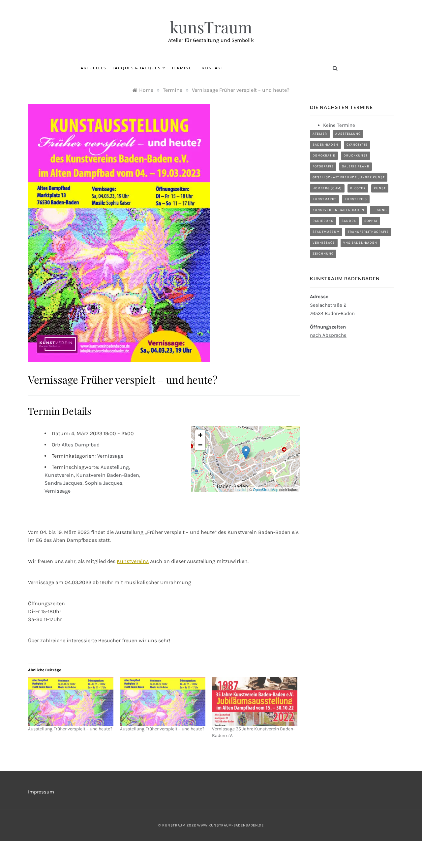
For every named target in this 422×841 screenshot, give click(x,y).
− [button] (200, 445)
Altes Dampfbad (81, 444)
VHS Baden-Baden (360, 243)
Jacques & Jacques (137, 67)
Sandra (349, 221)
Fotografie (323, 166)
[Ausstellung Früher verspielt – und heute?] (70, 701)
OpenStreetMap (265, 489)
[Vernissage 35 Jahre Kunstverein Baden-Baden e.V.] (254, 701)
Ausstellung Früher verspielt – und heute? (70, 729)
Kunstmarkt (324, 199)
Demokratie (324, 156)
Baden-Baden (325, 145)
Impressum (41, 792)
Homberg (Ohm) (327, 188)
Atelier (320, 134)
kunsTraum (211, 26)
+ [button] (200, 435)
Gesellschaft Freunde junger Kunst (349, 177)
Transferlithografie (368, 232)
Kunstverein (59, 475)
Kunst (380, 188)
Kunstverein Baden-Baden (107, 475)
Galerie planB (355, 166)
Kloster (358, 188)
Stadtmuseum (326, 232)
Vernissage (110, 456)
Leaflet (240, 489)
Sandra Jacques (63, 483)
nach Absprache (328, 335)
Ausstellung (115, 467)
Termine (181, 67)
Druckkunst (356, 156)
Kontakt (213, 67)
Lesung (380, 210)
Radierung (323, 221)
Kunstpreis (356, 199)
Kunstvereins (133, 561)
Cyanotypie (357, 145)
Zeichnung (323, 254)
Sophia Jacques (103, 483)
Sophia (370, 221)
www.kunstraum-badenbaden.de (230, 825)
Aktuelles (93, 67)
